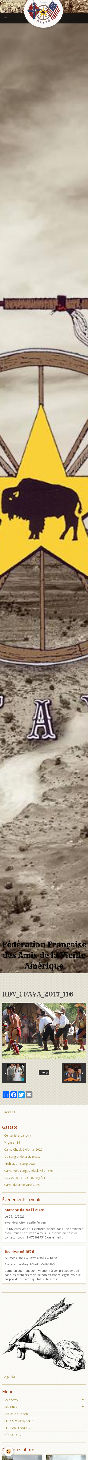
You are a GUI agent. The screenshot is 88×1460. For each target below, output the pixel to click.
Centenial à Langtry (17, 1135)
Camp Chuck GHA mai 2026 (23, 1149)
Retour (44, 1073)
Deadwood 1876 (19, 1252)
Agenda (9, 1377)
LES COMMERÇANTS (19, 1421)
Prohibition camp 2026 (19, 1164)
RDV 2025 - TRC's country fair (24, 1178)
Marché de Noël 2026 (24, 1210)
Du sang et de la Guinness (22, 1156)
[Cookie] (8, 1451)
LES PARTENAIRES (17, 1428)
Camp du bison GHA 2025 (22, 1185)
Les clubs (10, 1407)
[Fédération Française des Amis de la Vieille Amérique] (44, 11)
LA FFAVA (11, 1400)
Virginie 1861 (13, 1142)
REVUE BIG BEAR (16, 1414)
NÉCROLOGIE (13, 1435)
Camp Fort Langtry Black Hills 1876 (28, 1171)
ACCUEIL (10, 1112)
